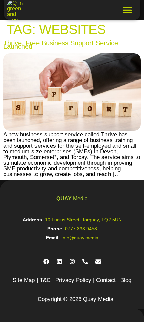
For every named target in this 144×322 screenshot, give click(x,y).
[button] (127, 10)
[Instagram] (72, 261)
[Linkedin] (59, 261)
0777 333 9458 (81, 228)
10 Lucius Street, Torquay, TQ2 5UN (83, 219)
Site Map (24, 280)
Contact (106, 280)
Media (72, 198)
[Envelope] (98, 261)
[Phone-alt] (85, 261)
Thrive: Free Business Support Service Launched (60, 44)
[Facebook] (46, 261)
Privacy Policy (73, 280)
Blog (125, 280)
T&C (45, 280)
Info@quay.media (79, 237)
